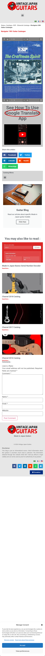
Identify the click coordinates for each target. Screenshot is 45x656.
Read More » (5, 268)
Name (5, 396)
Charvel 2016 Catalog (11, 358)
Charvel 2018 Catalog (11, 296)
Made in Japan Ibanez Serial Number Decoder (21, 266)
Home (3, 25)
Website (5, 410)
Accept (22, 645)
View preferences (22, 651)
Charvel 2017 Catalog (11, 327)
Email (5, 403)
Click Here (22, 222)
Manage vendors (9, 640)
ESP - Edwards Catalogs (21, 25)
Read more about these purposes (24, 640)
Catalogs (9, 25)
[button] (42, 625)
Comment (6, 373)
